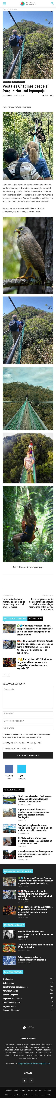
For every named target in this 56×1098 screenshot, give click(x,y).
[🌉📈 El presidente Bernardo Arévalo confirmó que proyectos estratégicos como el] (9, 644)
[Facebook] (5, 99)
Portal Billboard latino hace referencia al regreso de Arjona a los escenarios (35, 934)
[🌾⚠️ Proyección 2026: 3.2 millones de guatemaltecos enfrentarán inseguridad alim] (9, 662)
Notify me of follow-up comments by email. (23, 743)
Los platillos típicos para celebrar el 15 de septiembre (35, 946)
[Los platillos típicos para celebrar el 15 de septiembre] (9, 947)
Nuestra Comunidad (34, 1090)
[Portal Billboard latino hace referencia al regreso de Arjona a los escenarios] (9, 934)
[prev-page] (4, 674)
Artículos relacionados (15, 619)
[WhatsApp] (23, 99)
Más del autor (35, 619)
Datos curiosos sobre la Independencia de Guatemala (32, 958)
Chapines (9, 95)
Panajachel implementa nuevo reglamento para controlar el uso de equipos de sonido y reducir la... (35, 828)
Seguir (21, 766)
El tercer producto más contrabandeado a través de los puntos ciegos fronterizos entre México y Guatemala (41, 604)
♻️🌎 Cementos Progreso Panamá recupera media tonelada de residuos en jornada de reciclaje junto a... (35, 881)
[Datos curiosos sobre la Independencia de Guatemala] (9, 960)
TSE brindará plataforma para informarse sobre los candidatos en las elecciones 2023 (35, 841)
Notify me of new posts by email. (19, 748)
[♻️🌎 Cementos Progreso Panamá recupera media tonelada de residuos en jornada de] (9, 628)
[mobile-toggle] (4, 3)
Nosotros (8, 1090)
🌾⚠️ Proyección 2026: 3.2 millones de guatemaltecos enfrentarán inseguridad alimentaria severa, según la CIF (35, 910)
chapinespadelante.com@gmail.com (34, 1063)
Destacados (13, 9)
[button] (52, 3)
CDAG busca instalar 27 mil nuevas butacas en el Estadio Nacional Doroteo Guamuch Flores (34, 799)
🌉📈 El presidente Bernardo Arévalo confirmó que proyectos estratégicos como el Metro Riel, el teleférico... (35, 895)
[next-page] (8, 674)
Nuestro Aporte (19, 1090)
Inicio (4, 9)
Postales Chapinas (18, 82)
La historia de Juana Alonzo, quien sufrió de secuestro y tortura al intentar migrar (14, 603)
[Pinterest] (17, 99)
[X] (11, 99)
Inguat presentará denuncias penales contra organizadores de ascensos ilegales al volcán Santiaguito (33, 813)
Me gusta (9, 766)
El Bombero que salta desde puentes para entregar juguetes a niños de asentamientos (35, 854)
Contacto (47, 1090)
